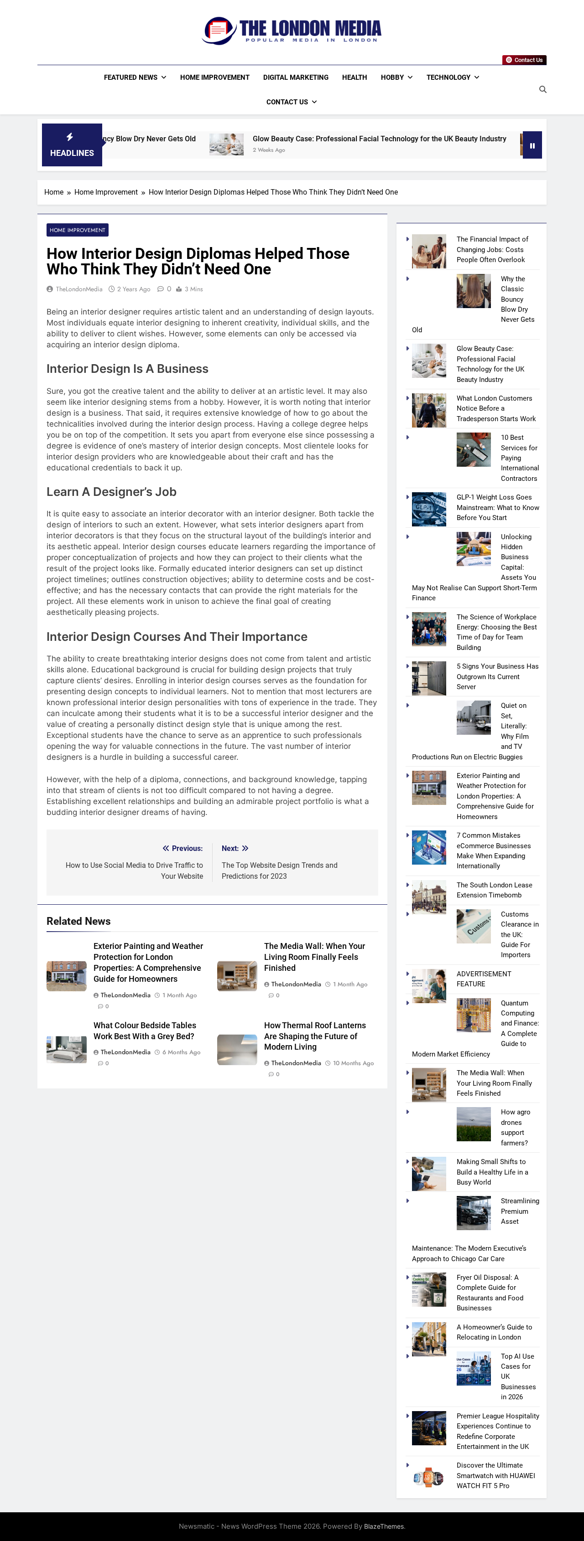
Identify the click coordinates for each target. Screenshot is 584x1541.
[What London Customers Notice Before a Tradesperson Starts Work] (483, 144)
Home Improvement (215, 77)
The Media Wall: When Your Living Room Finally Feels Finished (314, 957)
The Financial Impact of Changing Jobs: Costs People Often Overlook (492, 249)
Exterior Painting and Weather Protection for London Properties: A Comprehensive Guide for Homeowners (495, 796)
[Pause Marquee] (532, 145)
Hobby (392, 77)
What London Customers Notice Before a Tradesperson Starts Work (496, 408)
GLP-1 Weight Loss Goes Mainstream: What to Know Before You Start (498, 507)
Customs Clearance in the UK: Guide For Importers (520, 934)
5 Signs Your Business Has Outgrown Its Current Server (498, 676)
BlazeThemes (384, 1526)
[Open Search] (543, 89)
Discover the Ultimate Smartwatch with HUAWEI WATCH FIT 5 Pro (496, 1475)
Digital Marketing (295, 77)
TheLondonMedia (79, 289)
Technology (448, 77)
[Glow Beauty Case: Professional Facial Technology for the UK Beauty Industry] (173, 144)
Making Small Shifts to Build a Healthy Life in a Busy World (492, 1172)
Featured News (130, 77)
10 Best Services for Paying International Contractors (520, 458)
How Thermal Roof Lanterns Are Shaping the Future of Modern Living (315, 1036)
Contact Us (287, 102)
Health (354, 77)
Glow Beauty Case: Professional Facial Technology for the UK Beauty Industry (326, 138)
